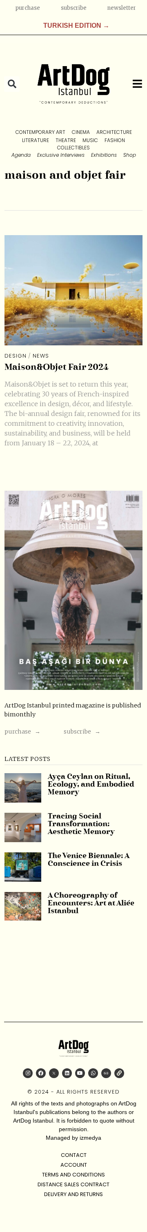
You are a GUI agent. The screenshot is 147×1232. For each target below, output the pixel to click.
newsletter (121, 7)
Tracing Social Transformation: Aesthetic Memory (81, 824)
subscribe (74, 7)
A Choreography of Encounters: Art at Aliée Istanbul (91, 903)
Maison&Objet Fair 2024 (56, 367)
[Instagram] (28, 1073)
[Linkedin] (67, 1073)
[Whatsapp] (93, 1073)
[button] (12, 84)
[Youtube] (80, 1073)
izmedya (90, 1137)
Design (15, 356)
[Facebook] (41, 1073)
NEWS (41, 356)
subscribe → (82, 731)
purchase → (22, 731)
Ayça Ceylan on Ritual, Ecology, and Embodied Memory (91, 785)
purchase (27, 7)
